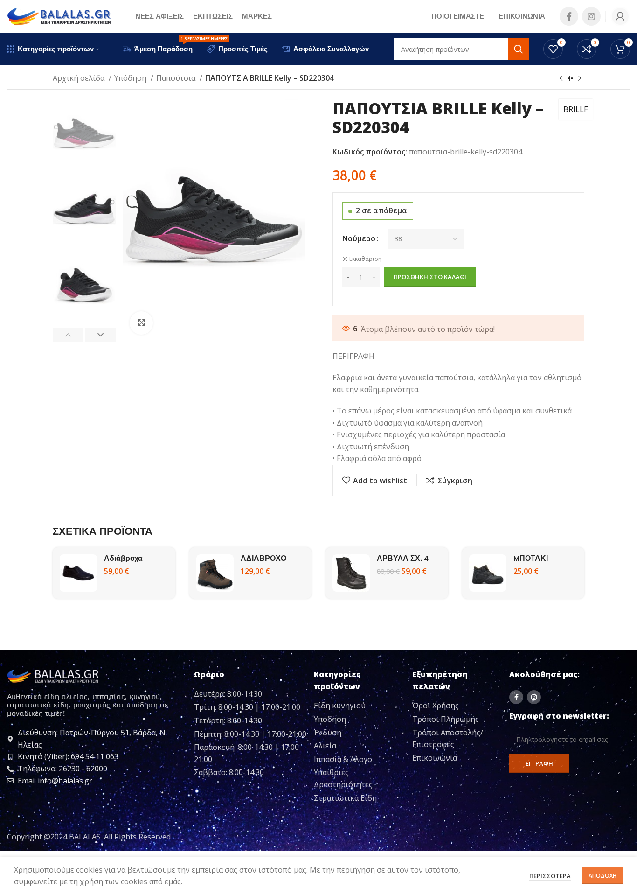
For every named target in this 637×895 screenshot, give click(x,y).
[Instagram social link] (591, 16)
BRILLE (575, 109)
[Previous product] (561, 79)
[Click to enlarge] (141, 323)
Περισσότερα (550, 876)
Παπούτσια (176, 78)
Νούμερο (358, 238)
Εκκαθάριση (365, 259)
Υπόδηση (131, 78)
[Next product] (579, 79)
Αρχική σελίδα (79, 78)
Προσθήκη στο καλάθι (430, 277)
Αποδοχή (602, 876)
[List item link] (359, 706)
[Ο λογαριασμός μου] (620, 16)
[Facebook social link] (569, 16)
